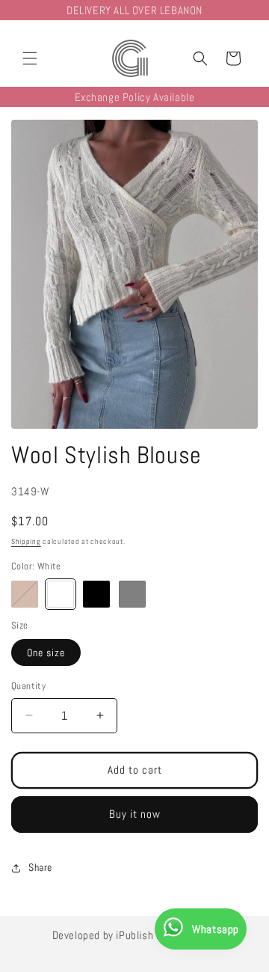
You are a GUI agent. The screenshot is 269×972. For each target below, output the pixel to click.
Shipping (26, 541)
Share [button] (40, 867)
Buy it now (135, 814)
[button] (29, 58)
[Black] (96, 594)
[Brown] (24, 594)
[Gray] (132, 594)
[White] (60, 594)
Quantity (28, 685)
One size (46, 652)
